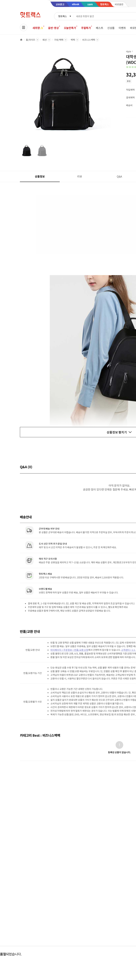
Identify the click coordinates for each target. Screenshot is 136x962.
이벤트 (122, 28)
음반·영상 (53, 28)
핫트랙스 (62, 16)
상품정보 (40, 176)
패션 (44, 39)
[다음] (112, 96)
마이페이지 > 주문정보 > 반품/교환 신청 (69, 649)
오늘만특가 (70, 28)
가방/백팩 (58, 39)
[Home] (21, 39)
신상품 (111, 28)
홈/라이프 (30, 39)
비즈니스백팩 (88, 39)
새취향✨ (38, 28)
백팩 (73, 39)
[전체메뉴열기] (23, 27)
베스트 (99, 28)
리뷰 (79, 176)
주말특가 (86, 28)
